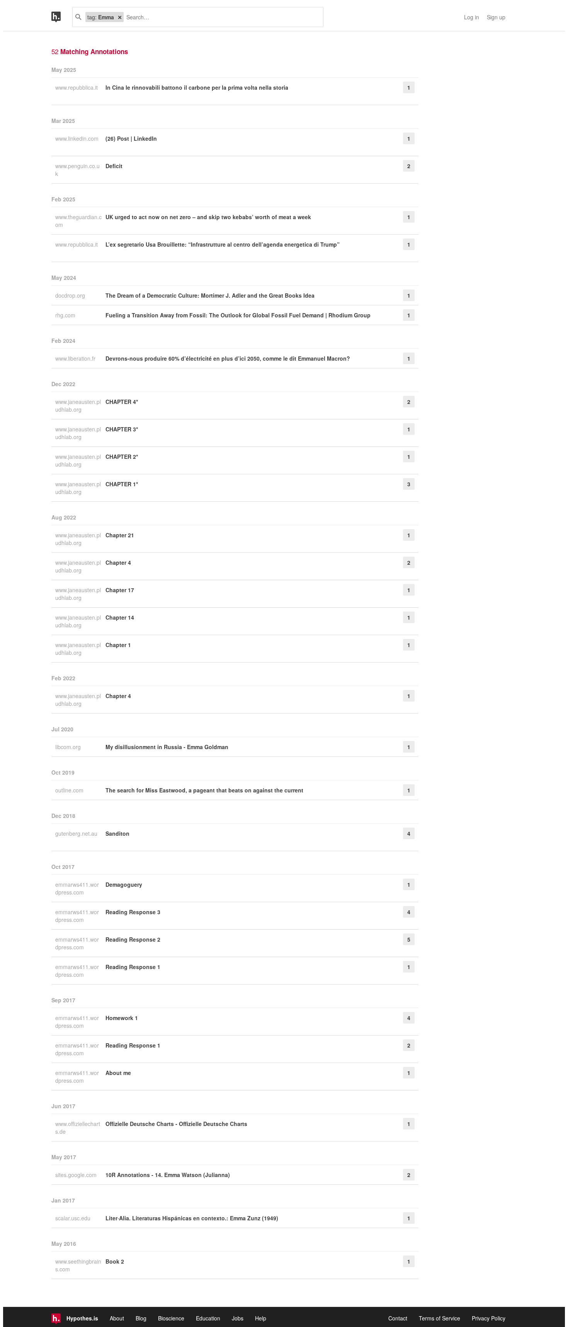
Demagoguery (123, 884)
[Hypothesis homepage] (61, 17)
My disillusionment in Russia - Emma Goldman (166, 747)
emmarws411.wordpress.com (77, 888)
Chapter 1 (118, 645)
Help (260, 1318)
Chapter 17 (119, 590)
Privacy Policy (488, 1318)
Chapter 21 (119, 535)
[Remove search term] (120, 17)
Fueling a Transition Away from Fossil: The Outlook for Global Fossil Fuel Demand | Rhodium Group (238, 315)
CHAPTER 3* (121, 429)
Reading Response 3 (132, 912)
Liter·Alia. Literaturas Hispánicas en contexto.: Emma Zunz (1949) (191, 1218)
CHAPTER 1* (121, 484)
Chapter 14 (119, 617)
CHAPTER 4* (121, 401)
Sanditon (117, 833)
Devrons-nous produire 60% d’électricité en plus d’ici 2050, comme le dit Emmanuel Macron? (227, 358)
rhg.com (66, 315)
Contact (397, 1318)
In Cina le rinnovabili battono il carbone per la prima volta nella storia (196, 87)
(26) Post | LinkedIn (131, 138)
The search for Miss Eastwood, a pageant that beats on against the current (204, 790)
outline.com (70, 790)
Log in (471, 17)
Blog (141, 1318)
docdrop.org (71, 295)
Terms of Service (439, 1318)
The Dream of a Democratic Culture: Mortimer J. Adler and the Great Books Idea (210, 295)
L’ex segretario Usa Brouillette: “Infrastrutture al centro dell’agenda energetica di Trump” (222, 244)
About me (118, 1073)
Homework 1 (121, 1018)
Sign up (496, 17)
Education (208, 1318)
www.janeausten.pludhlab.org (78, 405)
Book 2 (114, 1261)
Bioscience (171, 1318)
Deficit (113, 166)
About (117, 1318)
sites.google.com (76, 1175)
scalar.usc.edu (73, 1218)
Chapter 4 (118, 562)
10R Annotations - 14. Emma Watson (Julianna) (167, 1175)
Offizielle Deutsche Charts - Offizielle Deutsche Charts (176, 1124)
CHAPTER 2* (121, 456)
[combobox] (220, 17)
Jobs (237, 1318)
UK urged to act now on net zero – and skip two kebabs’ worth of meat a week (208, 217)
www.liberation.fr (76, 358)
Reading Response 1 (132, 967)
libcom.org (68, 747)
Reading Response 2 (132, 939)
